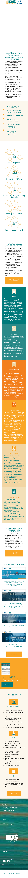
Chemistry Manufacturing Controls (14, 196)
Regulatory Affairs (14, 179)
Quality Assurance (14, 213)
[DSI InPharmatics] (14, 2)
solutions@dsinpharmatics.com (10, 824)
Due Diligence (14, 163)
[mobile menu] (26, 2)
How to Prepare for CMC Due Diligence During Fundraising (14, 645)
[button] (14, 111)
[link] (14, 155)
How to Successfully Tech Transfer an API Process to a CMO (14, 626)
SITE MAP (5, 851)
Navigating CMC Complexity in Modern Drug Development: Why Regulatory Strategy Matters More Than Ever (14, 606)
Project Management (14, 230)
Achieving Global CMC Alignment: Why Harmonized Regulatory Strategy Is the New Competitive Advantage (14, 583)
